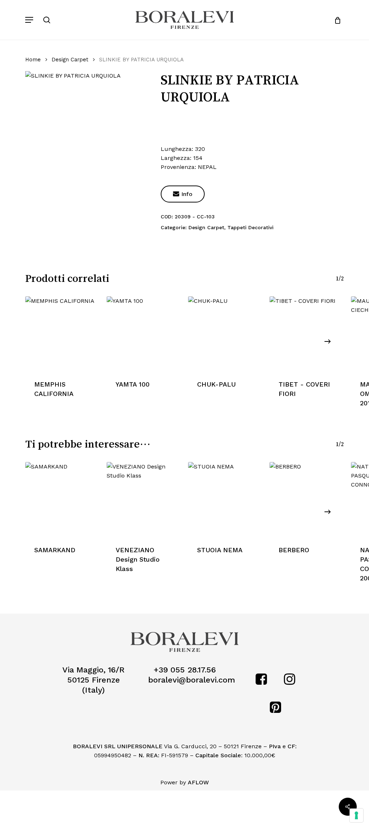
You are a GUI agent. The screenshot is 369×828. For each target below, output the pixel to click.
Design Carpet (70, 59)
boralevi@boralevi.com (191, 679)
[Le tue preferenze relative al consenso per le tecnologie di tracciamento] (356, 815)
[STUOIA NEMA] (225, 499)
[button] (29, 19)
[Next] (327, 341)
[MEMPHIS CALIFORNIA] (62, 333)
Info (182, 194)
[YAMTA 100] (144, 333)
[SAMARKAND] (62, 499)
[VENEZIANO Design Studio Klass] (144, 499)
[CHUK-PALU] (225, 333)
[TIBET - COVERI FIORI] (307, 333)
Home (33, 59)
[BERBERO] (307, 499)
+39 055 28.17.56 (185, 669)
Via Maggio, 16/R (93, 669)
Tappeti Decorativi (250, 227)
